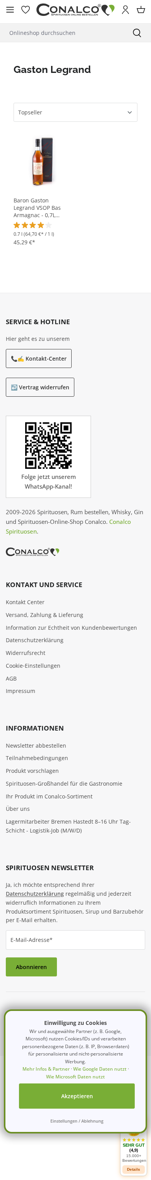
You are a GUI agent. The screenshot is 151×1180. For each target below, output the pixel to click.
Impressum (20, 691)
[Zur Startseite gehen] (75, 10)
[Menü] (10, 9)
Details (133, 1169)
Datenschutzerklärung (34, 640)
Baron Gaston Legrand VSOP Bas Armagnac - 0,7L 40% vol (37, 208)
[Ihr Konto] (125, 9)
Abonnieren (31, 967)
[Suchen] (137, 33)
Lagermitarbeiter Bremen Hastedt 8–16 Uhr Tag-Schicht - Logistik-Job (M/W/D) (68, 826)
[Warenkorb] (141, 9)
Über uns (18, 808)
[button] (133, 1141)
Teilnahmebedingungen (37, 758)
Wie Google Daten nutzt (100, 1069)
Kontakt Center (25, 602)
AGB (11, 678)
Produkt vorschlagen (32, 770)
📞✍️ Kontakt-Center (39, 358)
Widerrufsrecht (25, 653)
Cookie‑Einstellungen (33, 665)
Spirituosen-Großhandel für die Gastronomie (64, 783)
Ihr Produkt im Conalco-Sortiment (49, 796)
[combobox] (61, 33)
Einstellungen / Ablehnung (76, 1121)
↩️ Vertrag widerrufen (40, 387)
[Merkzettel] (25, 9)
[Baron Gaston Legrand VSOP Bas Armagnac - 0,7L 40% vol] (43, 159)
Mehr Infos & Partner (46, 1069)
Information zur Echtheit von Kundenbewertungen (71, 627)
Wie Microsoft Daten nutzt (75, 1076)
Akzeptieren (77, 1096)
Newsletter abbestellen (36, 745)
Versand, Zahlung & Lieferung (44, 615)
